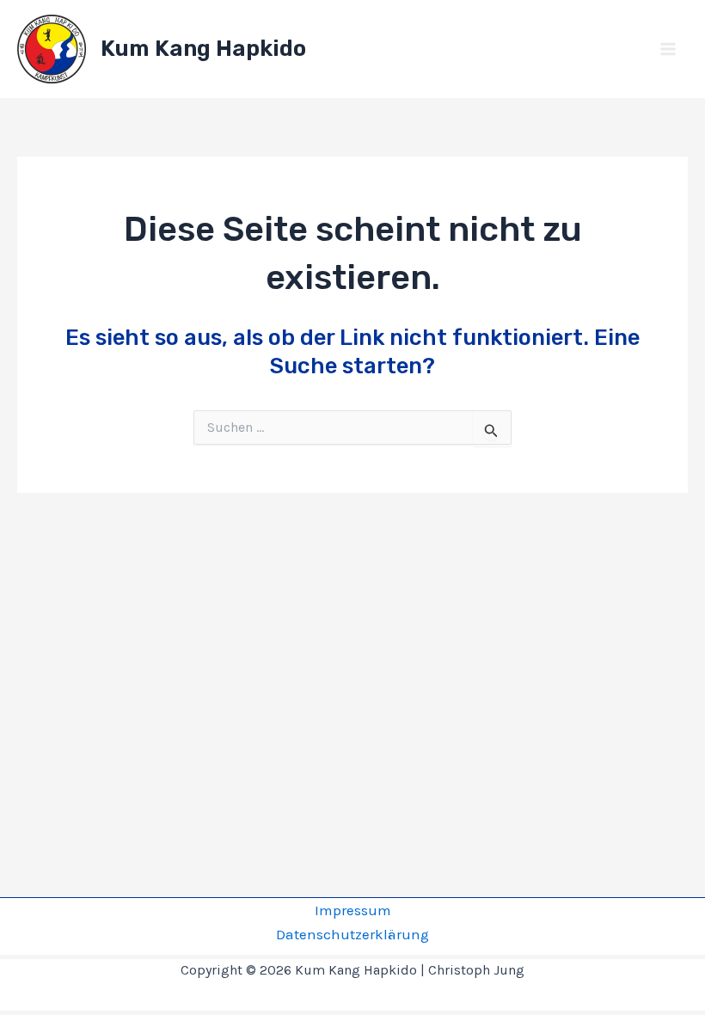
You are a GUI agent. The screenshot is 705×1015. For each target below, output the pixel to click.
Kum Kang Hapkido (203, 48)
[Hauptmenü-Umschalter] (669, 49)
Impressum (353, 910)
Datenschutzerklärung (352, 934)
